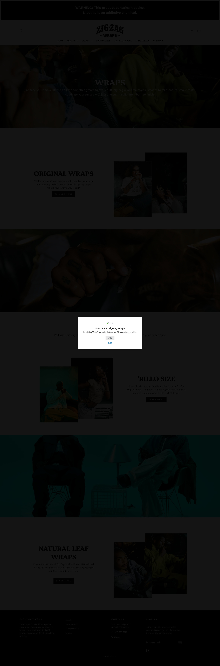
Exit (110, 343)
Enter (110, 338)
